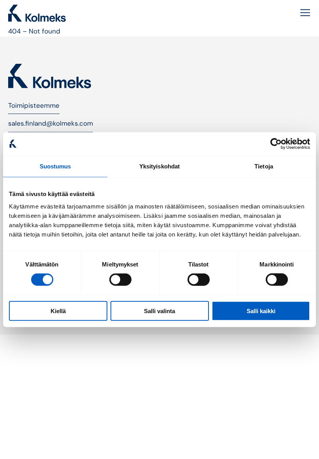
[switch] (120, 279)
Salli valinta (159, 310)
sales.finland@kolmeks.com (50, 123)
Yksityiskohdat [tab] (159, 166)
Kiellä (58, 310)
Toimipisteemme (34, 105)
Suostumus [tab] (55, 166)
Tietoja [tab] (263, 166)
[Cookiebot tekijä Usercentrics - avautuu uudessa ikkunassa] (276, 144)
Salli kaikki (261, 310)
